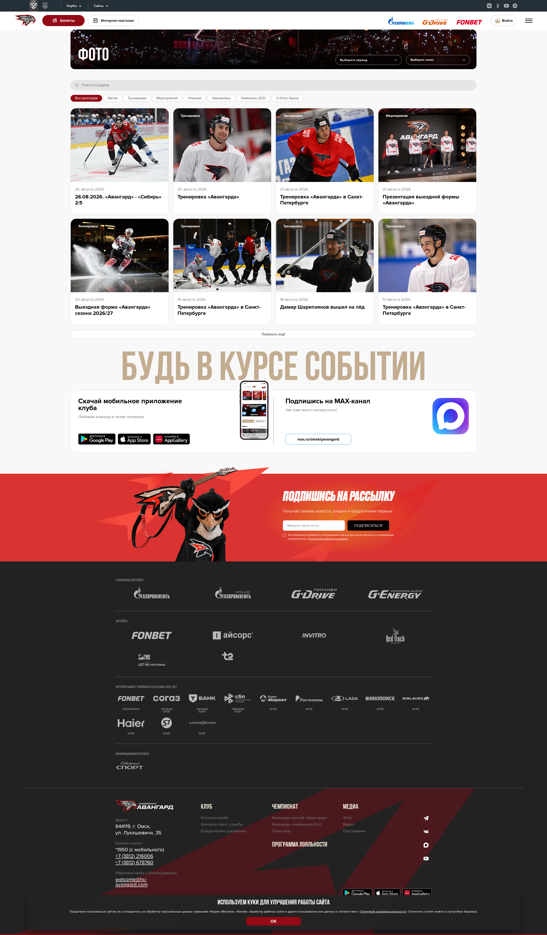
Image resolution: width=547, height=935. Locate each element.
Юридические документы (223, 831)
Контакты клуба (214, 817)
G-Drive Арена (287, 98)
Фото (347, 817)
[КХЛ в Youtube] (506, 6)
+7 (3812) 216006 (134, 856)
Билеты (67, 20)
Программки (354, 831)
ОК (273, 921)
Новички (194, 98)
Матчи (113, 98)
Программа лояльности (299, 844)
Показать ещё (273, 334)
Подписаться (368, 525)
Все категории (86, 98)
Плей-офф (281, 831)
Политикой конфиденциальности (328, 538)
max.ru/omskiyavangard (318, 439)
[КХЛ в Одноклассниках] (498, 6)
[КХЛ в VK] (489, 6)
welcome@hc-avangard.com (131, 882)
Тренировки (137, 98)
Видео (348, 824)
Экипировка (221, 98)
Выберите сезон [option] (422, 59)
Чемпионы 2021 (253, 98)
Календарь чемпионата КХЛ (296, 824)
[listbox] (438, 60)
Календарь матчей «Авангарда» (299, 817)
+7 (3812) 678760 (134, 862)
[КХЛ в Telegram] (515, 6)
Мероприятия (167, 98)
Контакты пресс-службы (222, 824)
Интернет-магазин (117, 20)
